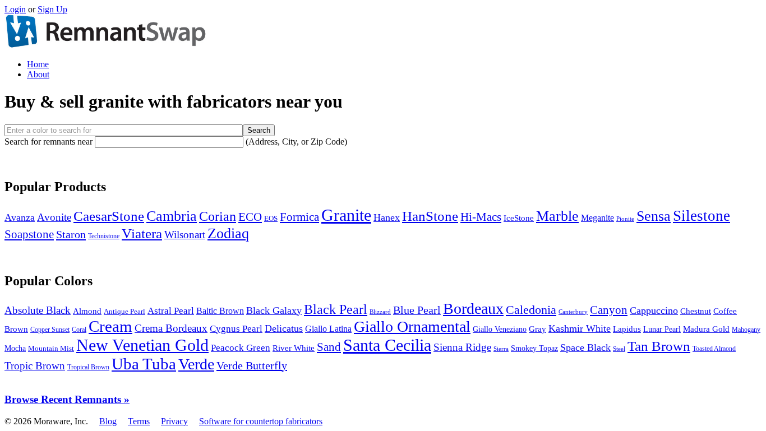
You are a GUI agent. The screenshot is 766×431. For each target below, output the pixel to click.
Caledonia (531, 310)
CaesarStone (108, 216)
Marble (557, 216)
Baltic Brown (220, 310)
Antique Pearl (124, 312)
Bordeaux (473, 308)
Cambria (171, 216)
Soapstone (29, 234)
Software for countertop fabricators (260, 421)
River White (294, 348)
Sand (329, 347)
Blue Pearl (417, 310)
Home (38, 64)
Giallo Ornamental (412, 326)
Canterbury (573, 311)
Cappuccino (654, 310)
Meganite (597, 218)
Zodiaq (228, 233)
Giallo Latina (328, 328)
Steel (619, 348)
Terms (139, 421)
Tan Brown (658, 346)
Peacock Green (240, 347)
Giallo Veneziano (500, 329)
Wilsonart (184, 234)
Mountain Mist (51, 348)
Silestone (701, 215)
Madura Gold (706, 329)
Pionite (625, 218)
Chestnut (695, 311)
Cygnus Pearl (236, 328)
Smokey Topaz (534, 348)
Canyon (608, 310)
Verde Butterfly (251, 365)
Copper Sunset (50, 329)
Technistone (103, 236)
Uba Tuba (144, 364)
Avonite (54, 217)
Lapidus (627, 329)
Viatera (142, 233)
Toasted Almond (714, 348)
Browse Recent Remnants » (67, 399)
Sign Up (52, 9)
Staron (71, 234)
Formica (299, 216)
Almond (87, 311)
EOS (271, 219)
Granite (346, 215)
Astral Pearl (170, 310)
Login (15, 9)
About (38, 74)
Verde (196, 364)
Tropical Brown (88, 367)
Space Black (585, 347)
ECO (250, 217)
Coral (79, 329)
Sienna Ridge (462, 347)
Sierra (501, 348)
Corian (217, 216)
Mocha (15, 348)
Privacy (174, 421)
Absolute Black (37, 310)
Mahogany (746, 329)
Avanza (19, 217)
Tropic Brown (34, 366)
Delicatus (284, 328)
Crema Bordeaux (171, 328)
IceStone (519, 218)
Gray (537, 329)
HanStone (430, 216)
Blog (108, 421)
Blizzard (380, 311)
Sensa (653, 216)
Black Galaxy (274, 310)
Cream (110, 326)
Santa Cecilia (387, 345)
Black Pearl (335, 309)
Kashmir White (579, 328)
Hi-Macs (480, 217)
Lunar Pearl (662, 329)
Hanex (386, 217)
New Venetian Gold (142, 345)
